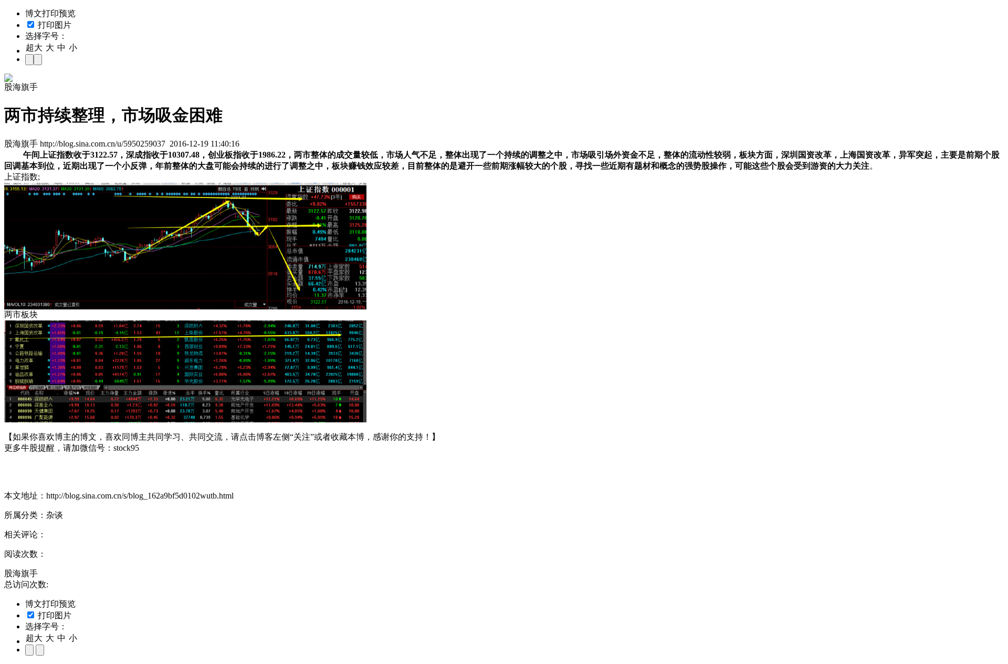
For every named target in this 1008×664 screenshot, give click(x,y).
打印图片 (53, 24)
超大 (34, 47)
